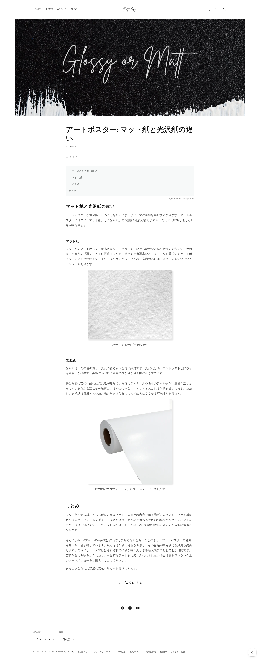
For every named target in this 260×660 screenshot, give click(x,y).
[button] (208, 9)
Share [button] (73, 156)
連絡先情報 (151, 652)
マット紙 (77, 177)
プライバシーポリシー (104, 652)
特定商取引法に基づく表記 (172, 652)
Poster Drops (47, 652)
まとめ (73, 191)
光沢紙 (75, 184)
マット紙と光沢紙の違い (83, 170)
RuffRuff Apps (178, 198)
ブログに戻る (132, 583)
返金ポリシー (84, 652)
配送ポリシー (136, 652)
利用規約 (122, 652)
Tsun (191, 198)
